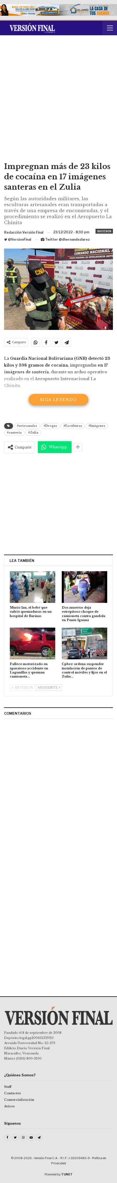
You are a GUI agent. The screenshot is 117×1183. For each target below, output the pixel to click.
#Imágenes (96, 426)
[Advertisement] (58, 100)
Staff (7, 1087)
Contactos (12, 1093)
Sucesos (104, 231)
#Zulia (33, 432)
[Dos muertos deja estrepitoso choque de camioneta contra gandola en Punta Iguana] (84, 587)
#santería (14, 432)
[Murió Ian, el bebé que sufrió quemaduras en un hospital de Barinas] (32, 587)
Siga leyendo (58, 399)
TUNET (67, 1174)
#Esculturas (72, 426)
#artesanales (27, 426)
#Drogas (50, 426)
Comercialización (19, 1100)
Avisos (9, 1106)
